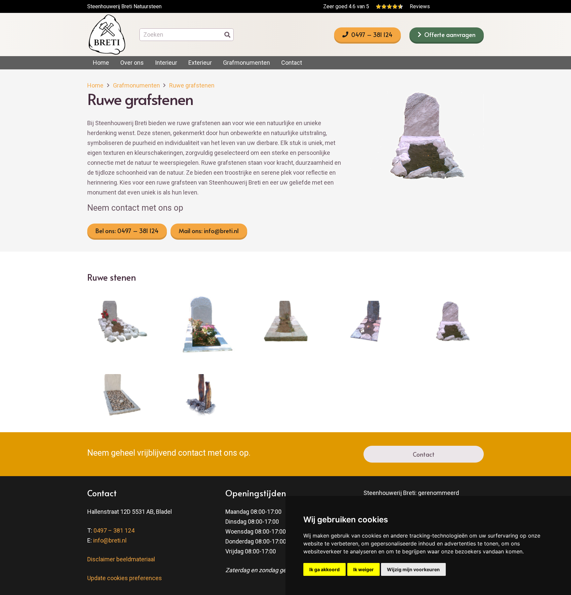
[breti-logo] (106, 34)
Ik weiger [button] (363, 569)
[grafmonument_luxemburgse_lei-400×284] (368, 324)
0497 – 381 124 (114, 530)
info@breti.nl (110, 540)
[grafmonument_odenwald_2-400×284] (285, 324)
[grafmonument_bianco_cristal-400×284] (119, 397)
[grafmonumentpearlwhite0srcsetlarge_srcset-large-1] (202, 323)
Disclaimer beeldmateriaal (121, 559)
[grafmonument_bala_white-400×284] (119, 324)
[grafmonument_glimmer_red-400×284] (451, 324)
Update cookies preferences (124, 578)
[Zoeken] (227, 35)
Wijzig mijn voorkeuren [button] (413, 569)
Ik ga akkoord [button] (324, 569)
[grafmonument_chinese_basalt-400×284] (202, 397)
